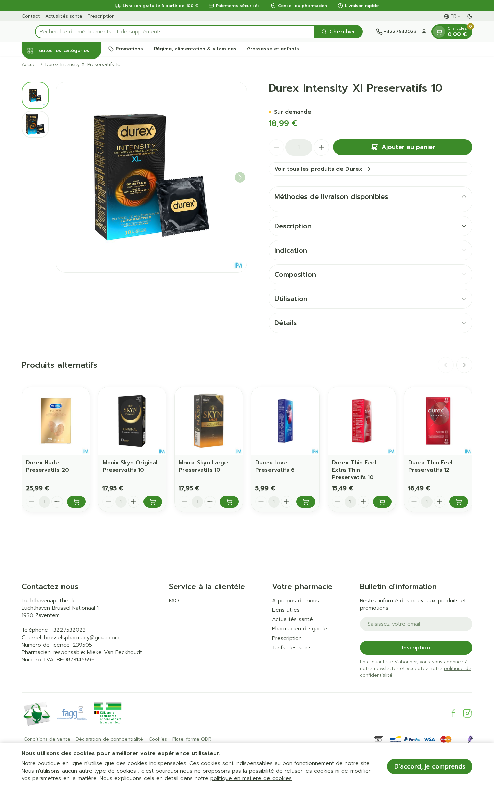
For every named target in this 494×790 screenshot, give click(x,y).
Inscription (416, 648)
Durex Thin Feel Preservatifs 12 (430, 466)
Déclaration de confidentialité (109, 739)
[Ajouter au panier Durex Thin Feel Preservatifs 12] (458, 502)
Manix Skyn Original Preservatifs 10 (129, 466)
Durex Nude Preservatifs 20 (47, 466)
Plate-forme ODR (191, 739)
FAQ (174, 600)
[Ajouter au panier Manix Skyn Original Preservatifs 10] (152, 502)
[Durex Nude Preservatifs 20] (56, 421)
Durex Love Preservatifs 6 (275, 466)
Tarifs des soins (292, 647)
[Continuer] (240, 177)
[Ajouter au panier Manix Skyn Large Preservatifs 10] (229, 502)
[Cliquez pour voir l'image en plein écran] (151, 177)
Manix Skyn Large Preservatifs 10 (203, 466)
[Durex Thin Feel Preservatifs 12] (438, 421)
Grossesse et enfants (273, 48)
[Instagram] (467, 713)
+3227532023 (68, 630)
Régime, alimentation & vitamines (195, 48)
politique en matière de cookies (251, 778)
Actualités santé (63, 16)
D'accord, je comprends (429, 766)
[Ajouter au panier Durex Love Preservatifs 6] (305, 502)
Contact (31, 16)
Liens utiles (286, 610)
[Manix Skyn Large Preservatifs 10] (209, 421)
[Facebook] (453, 713)
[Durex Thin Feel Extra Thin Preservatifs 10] (362, 421)
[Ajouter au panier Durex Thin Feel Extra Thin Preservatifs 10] (382, 502)
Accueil (30, 64)
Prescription (101, 16)
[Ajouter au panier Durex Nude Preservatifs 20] (76, 502)
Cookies (158, 739)
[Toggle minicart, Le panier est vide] (439, 32)
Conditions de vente (47, 739)
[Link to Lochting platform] (470, 739)
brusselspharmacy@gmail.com (81, 637)
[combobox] (175, 31)
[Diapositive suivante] (464, 365)
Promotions (129, 48)
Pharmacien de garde (299, 628)
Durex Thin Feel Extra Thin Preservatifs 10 (354, 469)
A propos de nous (295, 600)
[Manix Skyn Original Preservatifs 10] (132, 421)
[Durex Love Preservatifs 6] (285, 421)
